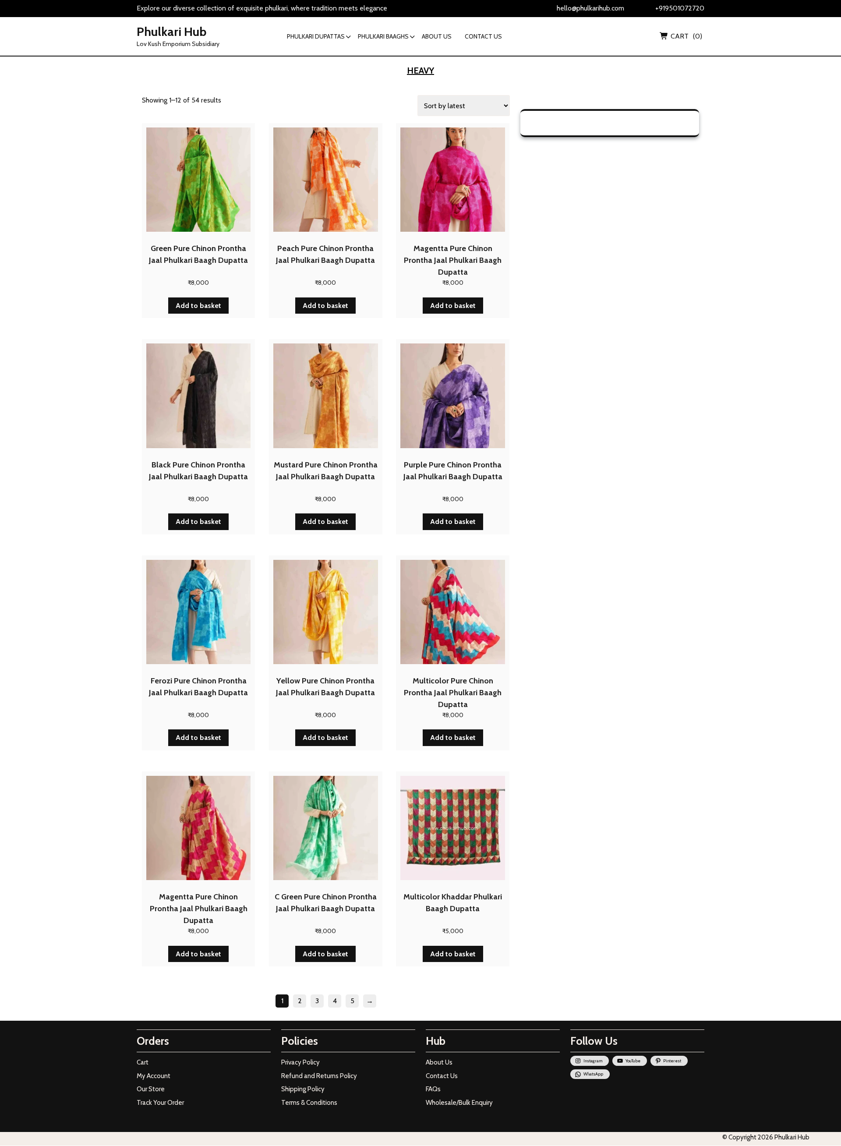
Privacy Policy (300, 1062)
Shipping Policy (303, 1089)
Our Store (151, 1089)
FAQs (433, 1089)
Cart (142, 1062)
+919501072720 (679, 8)
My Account (153, 1076)
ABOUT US (437, 36)
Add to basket (198, 305)
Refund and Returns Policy (319, 1076)
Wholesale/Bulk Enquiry (459, 1103)
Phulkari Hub (171, 31)
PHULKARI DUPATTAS (316, 36)
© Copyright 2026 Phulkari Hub (765, 1137)
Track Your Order (160, 1103)
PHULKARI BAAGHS (383, 36)
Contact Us (442, 1076)
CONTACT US (483, 36)
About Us (439, 1062)
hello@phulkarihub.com (590, 8)
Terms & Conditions (309, 1103)
